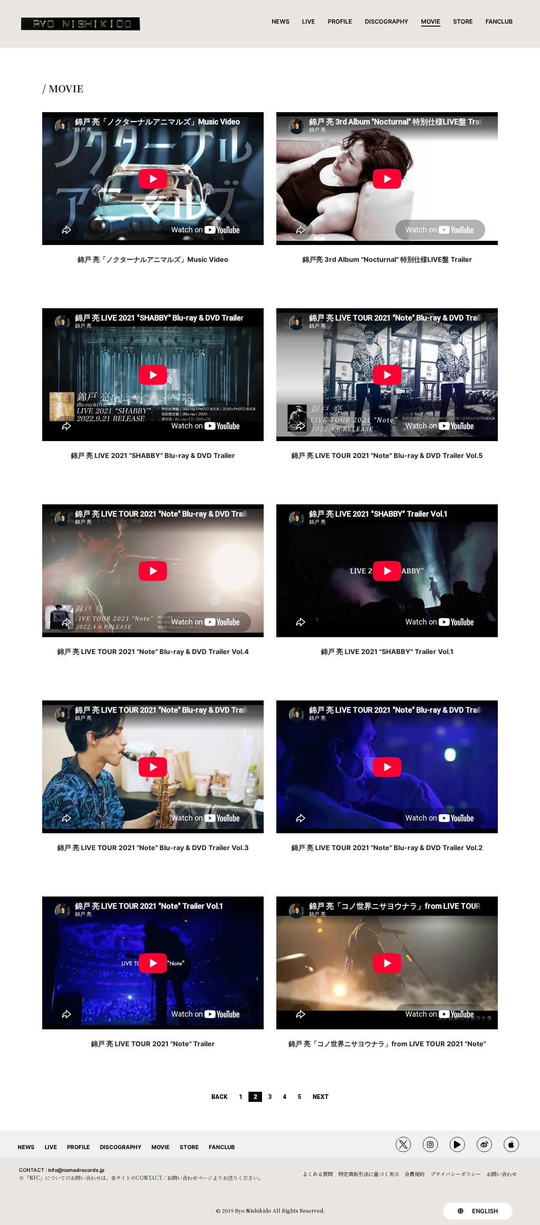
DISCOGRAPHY (386, 21)
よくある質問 (317, 1173)
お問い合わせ (182, 1177)
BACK (219, 1096)
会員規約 (415, 1173)
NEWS (280, 21)
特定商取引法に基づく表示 (368, 1173)
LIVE (308, 21)
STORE (463, 21)
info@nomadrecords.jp (76, 1170)
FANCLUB (499, 21)
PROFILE (340, 21)
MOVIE (430, 21)
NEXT (321, 1096)
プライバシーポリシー (455, 1173)
